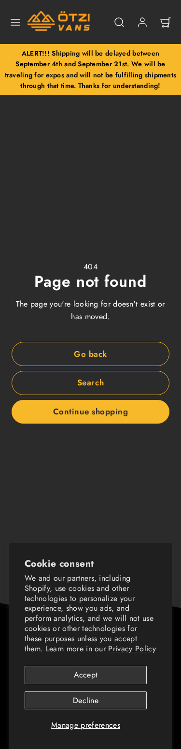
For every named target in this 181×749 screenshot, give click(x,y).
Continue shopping (90, 411)
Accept (86, 674)
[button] (15, 22)
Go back (90, 354)
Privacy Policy (131, 648)
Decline (85, 700)
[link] (142, 22)
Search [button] (90, 382)
